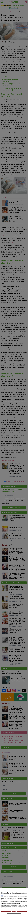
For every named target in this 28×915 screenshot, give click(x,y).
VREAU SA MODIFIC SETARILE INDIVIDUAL (14, 913)
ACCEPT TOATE (14, 911)
